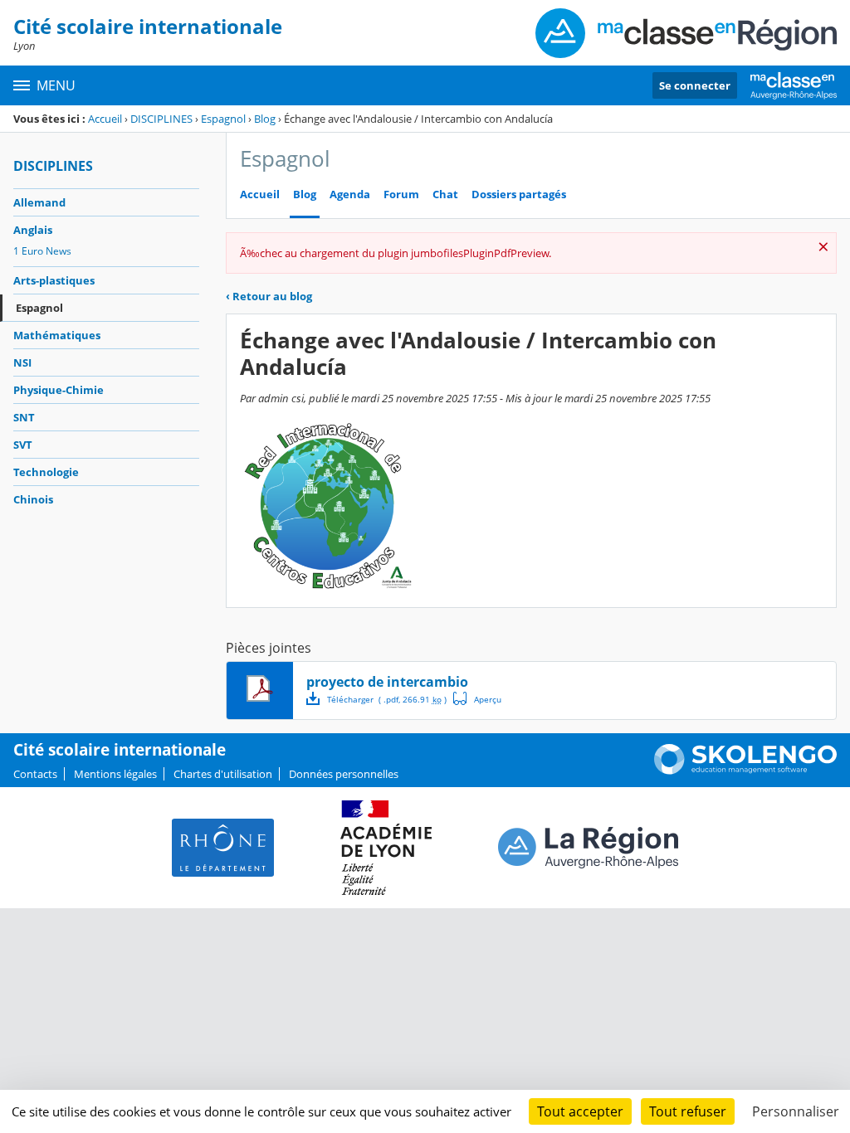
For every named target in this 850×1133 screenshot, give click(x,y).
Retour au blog (269, 296)
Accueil (105, 118)
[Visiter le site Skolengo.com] (745, 770)
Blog (265, 118)
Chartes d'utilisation (222, 773)
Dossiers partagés (518, 194)
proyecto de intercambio (387, 682)
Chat (445, 194)
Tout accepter (580, 1111)
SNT (24, 417)
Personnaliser (795, 1111)
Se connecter (694, 85)
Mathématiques (56, 335)
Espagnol (223, 118)
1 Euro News (42, 251)
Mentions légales (115, 773)
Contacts (35, 773)
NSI (22, 362)
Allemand (39, 202)
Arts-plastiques (54, 280)
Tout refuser (687, 1111)
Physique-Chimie (58, 389)
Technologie (46, 471)
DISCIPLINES (161, 118)
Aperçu (477, 698)
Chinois (33, 499)
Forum (401, 194)
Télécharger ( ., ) (387, 699)
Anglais (32, 229)
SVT (22, 444)
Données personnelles (343, 773)
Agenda (350, 194)
